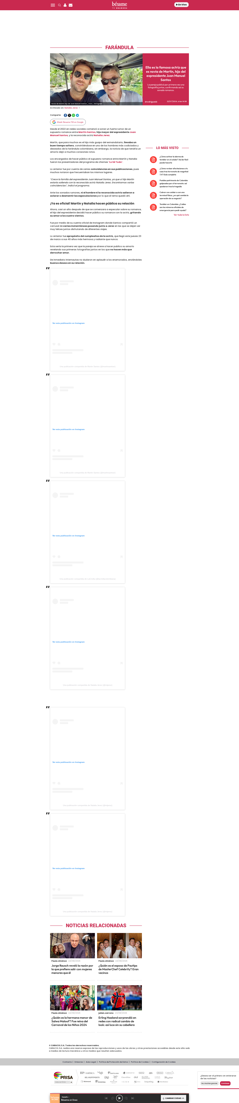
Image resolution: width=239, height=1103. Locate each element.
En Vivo (182, 4)
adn (158, 1073)
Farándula (119, 47)
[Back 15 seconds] (113, 1098)
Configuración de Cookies (164, 1062)
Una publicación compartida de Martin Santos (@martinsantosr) (87, 366)
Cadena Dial (136, 1077)
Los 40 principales (101, 1073)
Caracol (169, 1073)
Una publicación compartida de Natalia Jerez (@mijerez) (87, 685)
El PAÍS (88, 1073)
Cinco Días (125, 1077)
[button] (53, 5)
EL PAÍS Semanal (146, 1077)
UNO (107, 1077)
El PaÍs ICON (125, 1081)
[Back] (106, 1098)
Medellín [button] (65, 1097)
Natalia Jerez (71, 107)
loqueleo (149, 1081)
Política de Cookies (140, 1062)
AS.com (149, 1073)
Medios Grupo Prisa (63, 1082)
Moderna (100, 1081)
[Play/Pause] (119, 1098)
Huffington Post (91, 1077)
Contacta (67, 1062)
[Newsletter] (70, 5)
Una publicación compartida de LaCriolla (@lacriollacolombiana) (88, 579)
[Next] (132, 1098)
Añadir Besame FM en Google (70, 122)
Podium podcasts (113, 1081)
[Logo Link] (119, 5)
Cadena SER (141, 1073)
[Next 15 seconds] (126, 1098)
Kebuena (166, 1077)
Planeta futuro (156, 1077)
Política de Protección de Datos (113, 1062)
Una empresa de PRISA (63, 1075)
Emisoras (79, 1062)
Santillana (114, 1073)
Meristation (162, 1081)
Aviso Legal (91, 1062)
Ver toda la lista (181, 214)
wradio (114, 1077)
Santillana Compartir (129, 1073)
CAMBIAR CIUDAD (173, 1098)
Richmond (86, 1081)
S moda (137, 1081)
